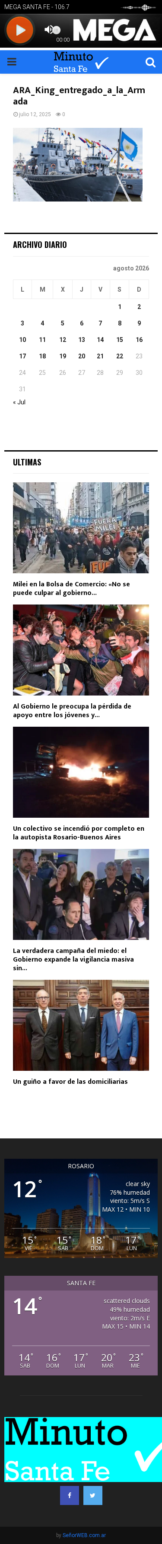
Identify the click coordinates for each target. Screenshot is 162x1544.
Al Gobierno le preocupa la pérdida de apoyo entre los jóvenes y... (72, 711)
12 (62, 339)
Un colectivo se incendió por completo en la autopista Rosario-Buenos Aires (78, 833)
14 (100, 339)
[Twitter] (92, 1495)
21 (100, 356)
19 (62, 356)
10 (22, 339)
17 (22, 356)
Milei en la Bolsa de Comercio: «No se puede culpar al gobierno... (71, 589)
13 (81, 339)
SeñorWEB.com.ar (84, 1535)
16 (139, 339)
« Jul (19, 402)
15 (119, 339)
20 (81, 356)
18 (42, 356)
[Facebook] (69, 1495)
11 (42, 339)
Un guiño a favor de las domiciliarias (70, 1082)
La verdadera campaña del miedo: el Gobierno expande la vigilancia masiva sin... (73, 959)
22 (119, 356)
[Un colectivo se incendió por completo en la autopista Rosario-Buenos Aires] (81, 772)
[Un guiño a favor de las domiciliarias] (81, 1025)
